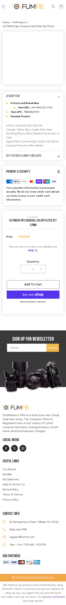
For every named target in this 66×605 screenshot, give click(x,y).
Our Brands (9, 469)
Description (13, 96)
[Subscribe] (52, 348)
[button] (53, 6)
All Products (19, 22)
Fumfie (25, 577)
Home (6, 22)
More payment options (33, 301)
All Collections (11, 479)
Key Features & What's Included (23, 156)
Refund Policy (11, 489)
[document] (33, 57)
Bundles (7, 474)
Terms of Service (13, 494)
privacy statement (54, 596)
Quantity (33, 261)
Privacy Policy (11, 499)
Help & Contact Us (14, 484)
